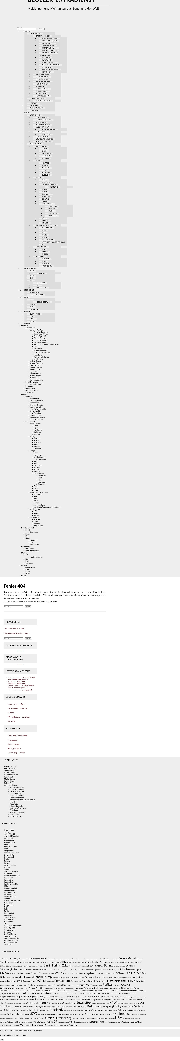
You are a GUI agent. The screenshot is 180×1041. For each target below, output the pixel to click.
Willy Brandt (74, 1022)
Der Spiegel (85, 973)
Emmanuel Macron (93, 977)
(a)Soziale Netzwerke (21, 959)
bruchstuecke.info (39, 970)
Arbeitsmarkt (56, 962)
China (44, 149)
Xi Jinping (39, 1025)
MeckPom (21, 681)
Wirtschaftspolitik (43, 141)
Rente (137, 1006)
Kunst (32, 319)
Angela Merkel (127, 958)
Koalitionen (110, 997)
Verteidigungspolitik (44, 139)
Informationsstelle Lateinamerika (46, 344)
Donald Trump (42, 977)
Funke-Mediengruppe (97, 985)
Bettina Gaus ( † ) (42, 77)
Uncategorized (10, 930)
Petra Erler (46, 67)
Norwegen (52, 213)
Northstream (106, 1003)
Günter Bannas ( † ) (49, 48)
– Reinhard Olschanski (16, 812)
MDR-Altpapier (90, 999)
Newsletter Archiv (43, 101)
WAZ (48, 1022)
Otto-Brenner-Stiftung (21, 1006)
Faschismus (31, 981)
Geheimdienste (8, 988)
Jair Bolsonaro (60, 993)
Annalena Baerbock (9, 962)
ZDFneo (50, 1025)
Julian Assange (132, 993)
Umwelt (81, 1018)
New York (93, 1003)
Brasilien (45, 259)
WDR (54, 1021)
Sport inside (41, 1014)
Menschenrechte (118, 999)
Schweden (52, 216)
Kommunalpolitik (43, 125)
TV (30, 299)
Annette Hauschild (50, 38)
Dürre (71, 977)
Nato (44, 1003)
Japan (44, 151)
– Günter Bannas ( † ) (16, 796)
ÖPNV (66, 1025)
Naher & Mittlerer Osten (46, 225)
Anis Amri (139, 959)
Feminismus (50, 981)
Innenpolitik (41, 122)
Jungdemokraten (7, 997)
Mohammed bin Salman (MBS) (15, 1003)
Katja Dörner (76, 997)
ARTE (102, 962)
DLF (23, 977)
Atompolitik (8, 838)
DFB (118, 973)
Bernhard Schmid (76, 966)
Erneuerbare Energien (125, 977)
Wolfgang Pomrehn (129, 1022)
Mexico (45, 254)
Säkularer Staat (10, 917)
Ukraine (45, 220)
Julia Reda (46, 57)
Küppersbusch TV (49, 62)
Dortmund (59, 977)
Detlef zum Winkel (49, 41)
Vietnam (45, 158)
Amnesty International (94, 959)
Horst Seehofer (79, 991)
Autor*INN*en (35, 33)
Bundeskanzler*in (50, 969)
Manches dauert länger (16, 704)
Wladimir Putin (96, 1022)
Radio (32, 307)
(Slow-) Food (35, 314)
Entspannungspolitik (109, 977)
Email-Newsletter (37, 98)
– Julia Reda (12, 802)
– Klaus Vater (13, 804)
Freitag (31, 985)
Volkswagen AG (23, 1022)
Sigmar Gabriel (138, 1010)
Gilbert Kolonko (48, 45)
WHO (67, 1022)
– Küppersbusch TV (15, 806)
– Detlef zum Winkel (16, 791)
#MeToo (13, 959)
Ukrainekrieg (63, 1018)
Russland (46, 196)
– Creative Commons (16, 789)
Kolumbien (116, 997)
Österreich (46, 194)
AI (52, 959)
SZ (92, 1014)
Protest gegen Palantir (16, 753)
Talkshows (101, 1014)
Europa (39, 177)
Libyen (42, 999)
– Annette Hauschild (16, 787)
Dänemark (52, 206)
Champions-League (133, 970)
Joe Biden (105, 993)
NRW (31, 280)
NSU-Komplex (122, 1003)
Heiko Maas (30, 991)
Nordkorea (46, 153)
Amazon (86, 959)
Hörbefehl (8, 874)
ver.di (124, 1018)
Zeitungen (34, 309)
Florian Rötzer (88, 981)
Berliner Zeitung (61, 965)
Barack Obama (22, 966)
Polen (44, 180)
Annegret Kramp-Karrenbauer (28, 962)
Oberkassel (40, 273)
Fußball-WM (126, 985)
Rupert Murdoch (44, 1010)
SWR (83, 1014)
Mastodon (34, 103)
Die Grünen (133, 973)
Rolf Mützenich (22, 1010)
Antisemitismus (41, 962)
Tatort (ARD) (108, 1014)
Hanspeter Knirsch (49, 50)
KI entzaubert (26, 690)
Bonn (32, 276)
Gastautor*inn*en (43, 36)
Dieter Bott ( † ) (48, 43)
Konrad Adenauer (138, 997)
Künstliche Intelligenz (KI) (16, 999)
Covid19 (36, 973)
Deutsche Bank (112, 973)
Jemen (44, 237)
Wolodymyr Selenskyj (12, 1025)
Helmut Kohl (51, 991)
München (24, 1003)
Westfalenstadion (62, 1022)
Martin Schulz (67, 999)
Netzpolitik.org (69, 1003)
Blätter (97, 966)
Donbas (54, 977)
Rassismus (98, 1006)
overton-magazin (37, 1006)
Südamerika (40, 256)
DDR (77, 973)
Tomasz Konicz (13, 1018)
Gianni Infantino (60, 988)
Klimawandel (99, 996)
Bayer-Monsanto (34, 966)
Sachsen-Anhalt (14, 744)
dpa (64, 977)
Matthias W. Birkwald (50, 65)
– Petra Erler (13, 810)
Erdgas (118, 977)
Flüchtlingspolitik (116, 981)
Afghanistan (47, 228)
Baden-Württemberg (13, 966)
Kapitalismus (54, 997)
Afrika (38, 161)
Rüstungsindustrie (75, 1010)
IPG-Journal (8, 994)
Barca (28, 966)
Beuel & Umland (30, 268)
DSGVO (67, 977)
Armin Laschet (92, 962)
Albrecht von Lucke (58, 959)
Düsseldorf (75, 977)
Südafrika (46, 172)
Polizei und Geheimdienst (17, 736)
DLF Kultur (29, 977)
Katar (69, 997)
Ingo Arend (40, 86)
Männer (11, 713)
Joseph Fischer (115, 993)
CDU (123, 969)
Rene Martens (128, 1006)
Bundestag (68, 969)
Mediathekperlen (36, 295)
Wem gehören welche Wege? (19, 717)
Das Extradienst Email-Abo (14, 629)
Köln (32, 278)
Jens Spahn (96, 994)
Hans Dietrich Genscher (20, 991)
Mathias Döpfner (75, 999)
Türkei (44, 218)
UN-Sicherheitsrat (89, 1018)
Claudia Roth (27, 973)
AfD (32, 959)
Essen (133, 977)
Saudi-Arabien (47, 240)
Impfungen (107, 991)
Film (31, 316)
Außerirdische (9, 842)
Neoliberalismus (57, 1003)
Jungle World (35, 996)
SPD (34, 1013)
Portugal (85, 1006)
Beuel (32, 271)
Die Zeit (8, 977)
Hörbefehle (34, 292)
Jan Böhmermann (68, 993)
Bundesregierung (60, 969)
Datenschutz (35, 105)
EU (138, 977)
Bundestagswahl (75, 969)
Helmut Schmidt (61, 991)
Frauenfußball (14, 985)
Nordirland (53, 187)
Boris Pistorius (122, 966)
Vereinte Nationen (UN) (9, 1022)
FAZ (38, 980)
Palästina (52, 1006)
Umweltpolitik (42, 132)
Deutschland (35, 115)
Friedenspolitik (50, 985)
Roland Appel (41, 93)
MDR (81, 999)
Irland (45, 189)
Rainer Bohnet (42, 91)
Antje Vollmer (50, 962)
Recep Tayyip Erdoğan (113, 1006)
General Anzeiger (22, 988)
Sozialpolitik (9, 919)
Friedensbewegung (40, 985)
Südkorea (46, 156)
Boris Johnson (115, 966)
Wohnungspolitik (10, 942)
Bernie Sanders (84, 966)
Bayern (41, 966)
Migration (4, 1003)
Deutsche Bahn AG (100, 973)
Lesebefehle (29, 290)
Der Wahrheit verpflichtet (18, 708)
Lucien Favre (47, 999)
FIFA (71, 981)
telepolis (122, 1013)
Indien (114, 991)
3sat (29, 959)
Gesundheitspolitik (43, 120)
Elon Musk (82, 977)
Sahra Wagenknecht (86, 1010)
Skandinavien (47, 204)
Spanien (45, 201)
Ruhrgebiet (40, 283)
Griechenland (79, 988)
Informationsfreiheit (11, 876)
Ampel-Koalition (104, 959)
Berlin (47, 965)
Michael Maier (132, 999)
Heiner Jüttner (42, 84)
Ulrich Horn (47, 72)
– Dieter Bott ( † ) (15, 793)
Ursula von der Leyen (107, 1018)
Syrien (87, 1014)
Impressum (34, 110)
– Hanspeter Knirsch (16, 798)
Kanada (45, 252)
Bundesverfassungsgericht (91, 970)
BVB (111, 969)
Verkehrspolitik (42, 137)
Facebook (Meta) (15, 981)
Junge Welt (21, 996)
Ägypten (45, 163)
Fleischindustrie (49, 129)
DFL (123, 973)
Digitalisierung (15, 977)
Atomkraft (113, 962)
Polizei (80, 1006)
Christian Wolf (42, 79)
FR (128, 981)
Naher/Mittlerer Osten (13, 901)
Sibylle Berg (130, 1010)
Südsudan (46, 175)
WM (106, 1022)
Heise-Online (41, 991)
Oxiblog (47, 1006)
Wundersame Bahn (28, 1025)
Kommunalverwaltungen (126, 997)
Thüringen (7, 1018)
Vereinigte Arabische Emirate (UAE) (47, 507)
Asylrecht (107, 962)
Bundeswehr (104, 970)
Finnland (52, 208)
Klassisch (11, 721)
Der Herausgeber (36, 108)
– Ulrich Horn (13, 814)
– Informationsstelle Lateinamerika (21, 800)
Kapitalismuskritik (11, 884)
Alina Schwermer (79, 959)
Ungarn (45, 223)
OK (2, 1040)
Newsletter (8, 903)
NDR (49, 1003)
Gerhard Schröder (36, 988)
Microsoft (139, 999)
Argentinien (47, 266)
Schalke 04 (109, 1010)
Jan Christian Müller (78, 993)
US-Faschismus (10, 934)
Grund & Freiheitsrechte (113, 988)
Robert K (11, 681)
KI (81, 997)
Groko (86, 988)
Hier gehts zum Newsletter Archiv (16, 633)
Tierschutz (46, 134)
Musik (32, 321)
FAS (25, 981)
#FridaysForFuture (4, 959)
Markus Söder (57, 999)
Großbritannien (49, 184)
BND (102, 966)
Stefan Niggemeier (49, 1014)
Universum (8, 932)
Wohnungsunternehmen (115, 1022)
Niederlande (99, 1003)
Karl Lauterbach (62, 997)
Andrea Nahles (114, 959)
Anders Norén (14, 1035)
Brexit (30, 970)
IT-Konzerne (36, 993)
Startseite (27, 31)
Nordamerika (41, 247)
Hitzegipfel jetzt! (14, 748)
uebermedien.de (31, 1018)
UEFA (41, 1018)
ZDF (44, 1025)
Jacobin (53, 994)
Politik (27, 113)
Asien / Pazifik (41, 146)
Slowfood (4, 1014)
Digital (32, 304)
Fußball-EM (117, 985)
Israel (44, 235)
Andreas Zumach (42, 74)
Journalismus (123, 994)
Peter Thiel (62, 1006)
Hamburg (10, 991)
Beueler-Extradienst (14, 1031)
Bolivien (45, 264)
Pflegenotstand (69, 1006)
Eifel (38, 285)
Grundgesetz (127, 988)
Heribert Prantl (68, 991)
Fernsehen (61, 980)
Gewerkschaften (50, 988)
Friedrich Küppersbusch (64, 985)
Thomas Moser (134, 1014)
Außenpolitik (41, 117)
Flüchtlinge (99, 981)
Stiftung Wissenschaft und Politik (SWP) (69, 1014)
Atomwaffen (121, 962)
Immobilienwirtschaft (93, 991)
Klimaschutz (86, 997)
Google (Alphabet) (70, 988)
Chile (44, 261)
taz (114, 1013)
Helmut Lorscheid (43, 81)
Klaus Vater (46, 60)
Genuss (27, 311)
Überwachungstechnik (12, 926)
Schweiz (45, 199)
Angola (45, 165)
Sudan (44, 170)
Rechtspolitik (9, 913)
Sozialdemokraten (15, 1014)
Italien (44, 192)
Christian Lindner (16, 974)
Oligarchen (10, 1006)
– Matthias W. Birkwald (17, 808)
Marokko (45, 168)
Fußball (27, 323)
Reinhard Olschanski (50, 69)
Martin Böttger (42, 89)
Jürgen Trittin (46, 997)
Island (51, 211)
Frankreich (46, 182)
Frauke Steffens (22, 985)
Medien (27, 297)
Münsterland (41, 288)
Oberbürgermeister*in (133, 1003)
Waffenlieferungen (39, 1022)
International (35, 144)
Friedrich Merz (84, 985)
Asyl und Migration (11, 836)
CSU (57, 973)
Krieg (144, 997)
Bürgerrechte (9, 851)
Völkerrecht (29, 1022)
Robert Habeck (11, 1010)
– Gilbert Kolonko (15, 816)
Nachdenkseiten (34, 1003)
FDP (44, 981)
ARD (63, 961)
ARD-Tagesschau (72, 962)
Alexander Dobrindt (69, 959)
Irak (43, 232)
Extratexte (8, 863)
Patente (57, 1006)
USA (43, 249)
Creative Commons (11, 853)
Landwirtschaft (42, 127)
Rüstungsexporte (66, 1010)
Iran (44, 230)
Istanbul (28, 993)
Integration (8, 880)
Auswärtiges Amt (133, 962)
